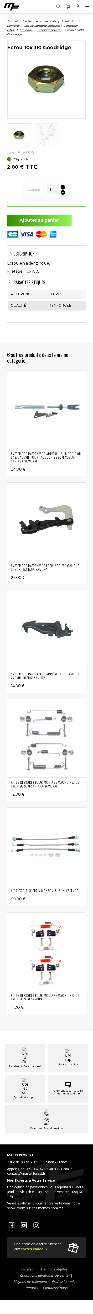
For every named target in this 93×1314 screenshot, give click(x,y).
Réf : (11, 152)
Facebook (11, 1225)
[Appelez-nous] (46, 1182)
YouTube (24, 1225)
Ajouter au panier (39, 220)
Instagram (36, 1225)
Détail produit (46, 410)
